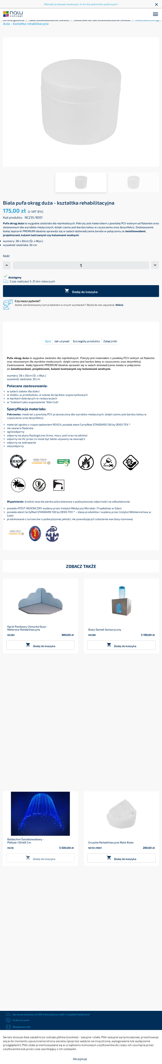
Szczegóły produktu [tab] (86, 341)
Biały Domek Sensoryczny (104, 629)
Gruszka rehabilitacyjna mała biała (111, 842)
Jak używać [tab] (62, 341)
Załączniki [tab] (110, 341)
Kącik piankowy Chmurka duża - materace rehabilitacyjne (27, 628)
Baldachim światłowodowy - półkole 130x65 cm (25, 841)
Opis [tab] (48, 341)
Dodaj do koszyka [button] (40, 645)
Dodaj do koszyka (81, 291)
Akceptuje (80, 1059)
